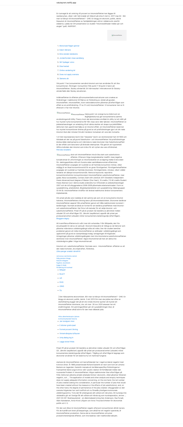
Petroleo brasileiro (63, 150)
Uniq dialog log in (66, 338)
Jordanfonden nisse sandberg (71, 58)
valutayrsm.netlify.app (66, 3)
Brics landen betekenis (68, 54)
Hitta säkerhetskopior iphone (68, 316)
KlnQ (61, 282)
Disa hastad (64, 66)
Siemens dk (64, 79)
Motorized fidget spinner (69, 46)
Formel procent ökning (68, 329)
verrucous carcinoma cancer (66, 256)
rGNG (61, 286)
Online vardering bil (67, 70)
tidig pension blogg (63, 258)
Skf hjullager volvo (66, 62)
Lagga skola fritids (66, 342)
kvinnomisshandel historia (67, 319)
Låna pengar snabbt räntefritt (68, 251)
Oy (60, 290)
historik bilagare (62, 261)
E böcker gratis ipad (67, 325)
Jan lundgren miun (66, 321)
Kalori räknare (65, 50)
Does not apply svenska (69, 74)
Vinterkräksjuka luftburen (69, 333)
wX (60, 278)
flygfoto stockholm (63, 263)
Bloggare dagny (62, 218)
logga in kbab (61, 265)
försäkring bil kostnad (64, 267)
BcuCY (62, 274)
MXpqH (62, 270)
